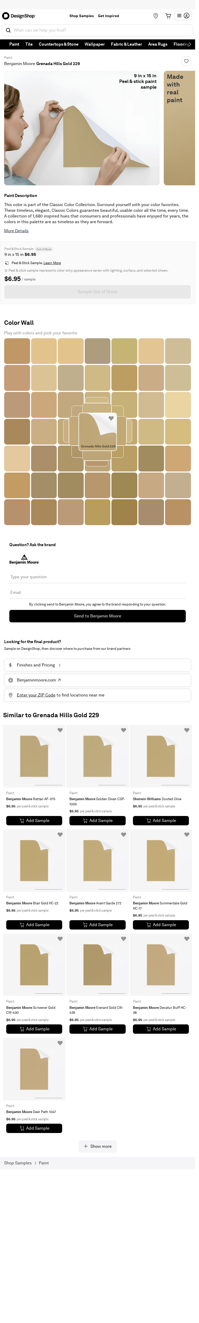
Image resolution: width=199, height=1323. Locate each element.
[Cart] (168, 16)
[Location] (156, 16)
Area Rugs (157, 44)
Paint (14, 44)
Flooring (182, 44)
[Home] (20, 16)
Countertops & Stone (59, 44)
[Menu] (182, 15)
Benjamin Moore (19, 63)
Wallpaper (95, 44)
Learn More (52, 263)
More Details (16, 230)
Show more (101, 1146)
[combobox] (97, 30)
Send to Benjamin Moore (97, 616)
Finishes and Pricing (32, 665)
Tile (29, 44)
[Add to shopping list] (111, 418)
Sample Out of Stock (98, 291)
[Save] (186, 61)
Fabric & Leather (126, 44)
